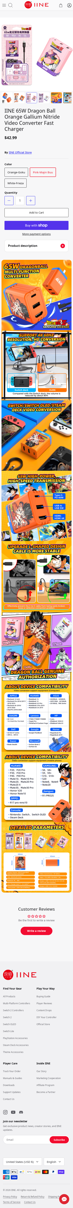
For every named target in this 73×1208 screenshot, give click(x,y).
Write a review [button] (36, 931)
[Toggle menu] (4, 5)
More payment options (36, 234)
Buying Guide (43, 996)
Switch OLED (9, 1024)
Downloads (9, 1085)
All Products (9, 996)
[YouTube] (13, 1112)
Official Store (43, 1024)
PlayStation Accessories (15, 1038)
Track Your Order (12, 1071)
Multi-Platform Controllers (16, 1003)
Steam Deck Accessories (16, 1045)
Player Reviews (44, 1003)
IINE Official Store (20, 152)
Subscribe (59, 1139)
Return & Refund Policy (32, 1196)
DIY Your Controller (46, 1017)
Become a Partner (45, 1092)
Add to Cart (36, 212)
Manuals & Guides (12, 1078)
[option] (36, 54)
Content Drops (44, 1010)
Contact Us (8, 1099)
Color (8, 164)
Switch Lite (8, 1031)
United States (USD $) (20, 1162)
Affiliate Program (45, 1085)
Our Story (41, 1071)
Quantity (10, 192)
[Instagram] (5, 1112)
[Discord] (21, 1112)
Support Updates (12, 1092)
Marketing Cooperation (48, 1078)
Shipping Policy (56, 1196)
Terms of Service (11, 1202)
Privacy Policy (10, 1196)
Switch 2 (7, 1017)
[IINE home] (19, 975)
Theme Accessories (13, 1052)
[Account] (69, 5)
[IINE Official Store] (36, 4)
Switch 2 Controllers (13, 1010)
